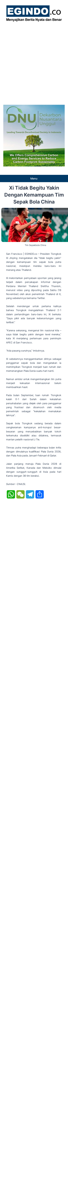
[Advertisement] (34, 62)
